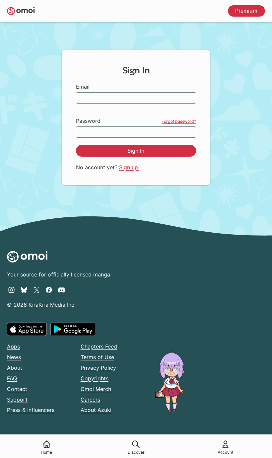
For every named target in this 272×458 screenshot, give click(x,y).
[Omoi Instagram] (11, 289)
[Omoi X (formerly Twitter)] (36, 289)
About (14, 367)
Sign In (136, 150)
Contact (17, 389)
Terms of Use (97, 357)
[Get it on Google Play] (72, 329)
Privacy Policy (98, 367)
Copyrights (94, 378)
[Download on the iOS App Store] (27, 329)
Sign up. (129, 167)
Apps (13, 346)
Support (17, 399)
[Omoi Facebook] (48, 289)
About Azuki (96, 410)
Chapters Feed (99, 346)
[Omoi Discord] (61, 289)
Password (88, 120)
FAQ (12, 378)
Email (83, 86)
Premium (246, 10)
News (14, 357)
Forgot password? (179, 121)
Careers (90, 399)
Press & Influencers (30, 410)
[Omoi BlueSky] (24, 289)
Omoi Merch (96, 389)
